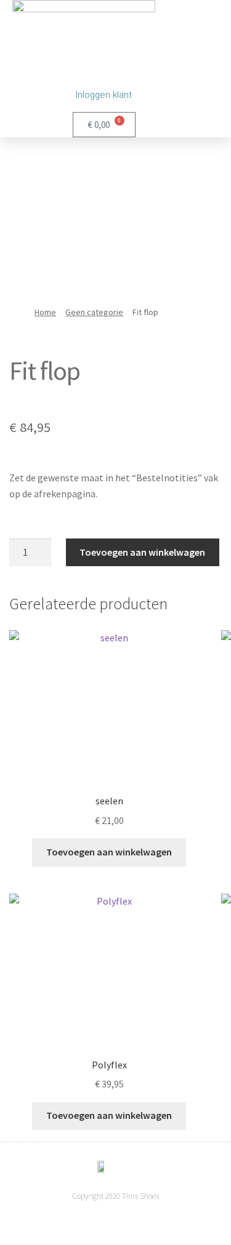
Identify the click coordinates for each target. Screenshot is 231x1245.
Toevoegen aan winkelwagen (142, 552)
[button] (168, 79)
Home (45, 312)
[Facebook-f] (116, 1220)
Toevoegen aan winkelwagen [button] (109, 852)
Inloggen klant (104, 94)
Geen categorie (94, 312)
